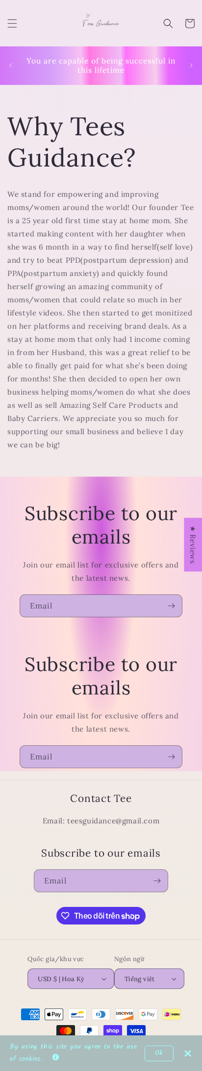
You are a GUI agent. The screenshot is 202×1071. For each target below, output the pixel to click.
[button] (12, 23)
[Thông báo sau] (191, 65)
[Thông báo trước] (11, 65)
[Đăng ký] (171, 605)
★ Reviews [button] (193, 544)
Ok (159, 1053)
